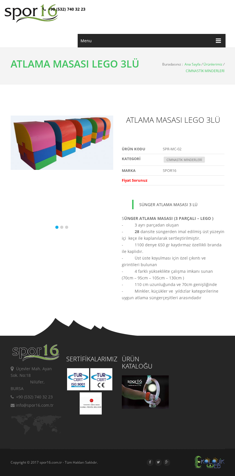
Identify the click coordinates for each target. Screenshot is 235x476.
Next (107, 175)
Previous (16, 175)
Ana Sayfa (193, 64)
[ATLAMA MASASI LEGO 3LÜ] (62, 143)
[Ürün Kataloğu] (145, 407)
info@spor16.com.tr (34, 405)
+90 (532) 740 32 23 (33, 397)
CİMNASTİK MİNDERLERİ (205, 70)
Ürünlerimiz (212, 64)
